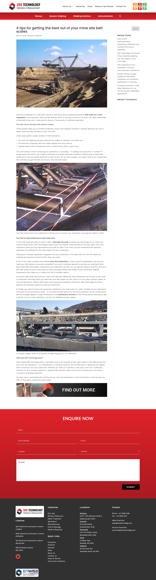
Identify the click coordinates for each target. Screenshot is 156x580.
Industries (80, 6)
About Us (67, 6)
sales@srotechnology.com (122, 523)
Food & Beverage (54, 527)
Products (51, 545)
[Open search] (120, 16)
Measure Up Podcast (104, 6)
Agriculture (52, 521)
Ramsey (38, 16)
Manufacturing (53, 524)
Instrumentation (105, 16)
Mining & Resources (55, 516)
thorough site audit (60, 242)
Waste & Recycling (55, 529)
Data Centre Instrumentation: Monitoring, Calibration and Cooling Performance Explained (128, 44)
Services (31, 36)
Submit (131, 487)
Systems (38, 36)
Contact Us (121, 6)
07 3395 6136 (124, 513)
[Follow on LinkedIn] (18, 556)
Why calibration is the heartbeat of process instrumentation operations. (128, 67)
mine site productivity (58, 261)
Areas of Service (54, 558)
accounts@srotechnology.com (123, 530)
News (90, 6)
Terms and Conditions (56, 561)
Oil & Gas (51, 513)
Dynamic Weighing (57, 16)
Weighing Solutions (82, 16)
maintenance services (66, 294)
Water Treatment (54, 519)
